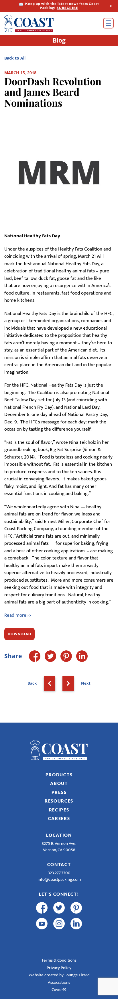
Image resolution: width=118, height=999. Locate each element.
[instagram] (59, 923)
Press (59, 792)
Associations (59, 982)
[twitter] (59, 908)
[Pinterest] (66, 656)
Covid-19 (59, 989)
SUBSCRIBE (67, 7)
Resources (59, 800)
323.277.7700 (59, 872)
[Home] (37, 23)
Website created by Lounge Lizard (59, 975)
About (59, 783)
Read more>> (17, 615)
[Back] (49, 683)
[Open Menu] (108, 23)
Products (59, 774)
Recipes (59, 809)
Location (59, 835)
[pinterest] (76, 908)
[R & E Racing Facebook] (42, 939)
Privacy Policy (59, 967)
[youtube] (42, 923)
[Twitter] (50, 656)
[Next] (68, 683)
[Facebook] (34, 656)
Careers (59, 818)
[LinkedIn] (82, 656)
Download (19, 634)
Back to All (14, 58)
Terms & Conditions (59, 960)
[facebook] (42, 908)
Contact (59, 864)
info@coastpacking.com (59, 879)
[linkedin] (76, 923)
